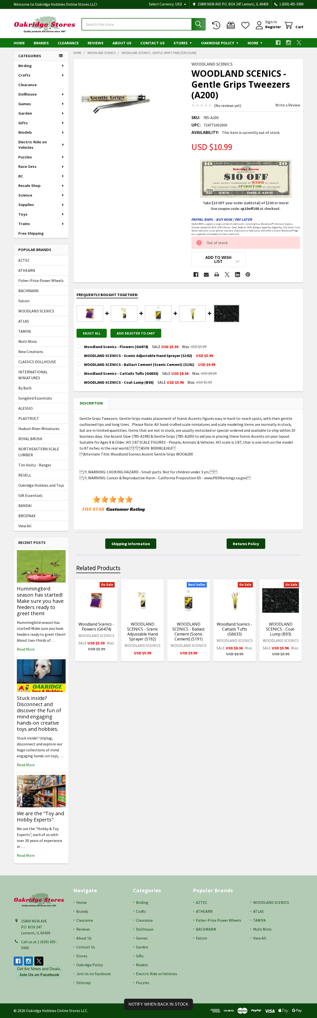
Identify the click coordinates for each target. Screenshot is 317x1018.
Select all (92, 333)
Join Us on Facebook (93, 973)
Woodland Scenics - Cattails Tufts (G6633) (234, 629)
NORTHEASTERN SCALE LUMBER (38, 451)
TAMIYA (24, 331)
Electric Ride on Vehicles (32, 144)
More (253, 42)
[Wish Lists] (246, 25)
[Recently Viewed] (217, 25)
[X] (298, 42)
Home (19, 42)
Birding (25, 65)
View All (24, 525)
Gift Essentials (30, 495)
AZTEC (24, 260)
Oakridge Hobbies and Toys (41, 485)
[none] (115, 100)
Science (25, 195)
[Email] (206, 274)
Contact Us (152, 42)
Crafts (24, 75)
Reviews (96, 42)
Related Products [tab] (98, 568)
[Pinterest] (247, 274)
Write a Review (287, 104)
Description (91, 403)
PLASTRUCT (28, 418)
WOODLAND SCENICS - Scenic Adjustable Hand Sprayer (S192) (142, 631)
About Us (122, 42)
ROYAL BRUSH (30, 438)
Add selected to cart (136, 333)
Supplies (26, 204)
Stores (181, 42)
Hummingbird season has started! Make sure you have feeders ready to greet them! (40, 601)
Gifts (23, 122)
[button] (218, 259)
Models (25, 132)
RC (20, 176)
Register (273, 26)
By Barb (24, 387)
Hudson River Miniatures (38, 428)
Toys (22, 214)
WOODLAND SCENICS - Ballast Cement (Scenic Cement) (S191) (188, 631)
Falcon (23, 300)
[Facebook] (278, 42)
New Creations (30, 351)
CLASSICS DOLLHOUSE (37, 361)
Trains (24, 223)
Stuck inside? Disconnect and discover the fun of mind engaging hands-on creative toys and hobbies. (39, 713)
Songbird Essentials (35, 398)
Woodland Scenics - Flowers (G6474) (96, 626)
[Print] (216, 274)
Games (24, 103)
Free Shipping (31, 233)
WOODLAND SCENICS (36, 310)
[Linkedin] (237, 274)
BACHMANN (28, 290)
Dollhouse (27, 94)
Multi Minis (27, 341)
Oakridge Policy (217, 42)
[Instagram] (288, 42)
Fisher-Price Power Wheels (41, 280)
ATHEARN (26, 270)
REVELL (24, 475)
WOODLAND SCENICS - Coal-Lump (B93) (280, 629)
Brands (41, 42)
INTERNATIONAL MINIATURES (33, 374)
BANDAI (25, 505)
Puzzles (25, 156)
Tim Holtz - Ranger (34, 464)
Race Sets (27, 166)
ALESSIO (25, 408)
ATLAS (23, 321)
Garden (25, 113)
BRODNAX (26, 515)
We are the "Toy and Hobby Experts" (40, 816)
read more (26, 649)
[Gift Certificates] (232, 25)
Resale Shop (29, 185)
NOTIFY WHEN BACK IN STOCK (158, 1004)
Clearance (68, 42)
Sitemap (83, 982)
